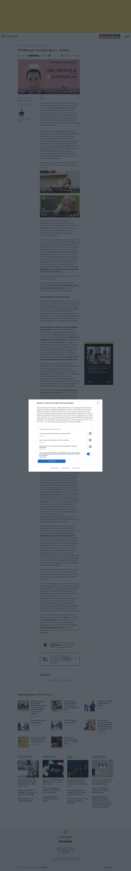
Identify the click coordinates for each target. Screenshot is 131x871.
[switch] (89, 433)
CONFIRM (51, 461)
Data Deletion (55, 468)
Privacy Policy (76, 468)
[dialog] (65, 435)
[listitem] (65, 429)
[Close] (99, 403)
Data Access (65, 468)
